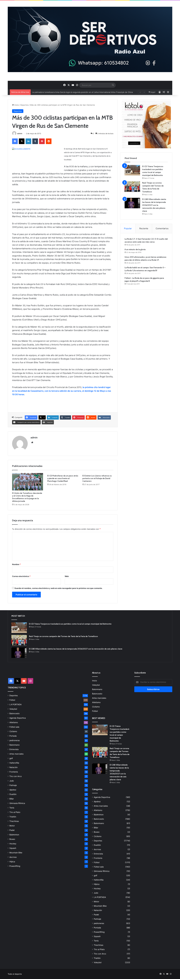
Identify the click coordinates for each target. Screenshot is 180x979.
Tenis (11, 808)
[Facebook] (15, 141)
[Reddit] (48, 141)
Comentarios (162, 228)
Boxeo (12, 839)
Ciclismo (13, 731)
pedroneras (14, 740)
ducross (13, 857)
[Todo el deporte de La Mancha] (90, 39)
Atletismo (13, 722)
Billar (11, 799)
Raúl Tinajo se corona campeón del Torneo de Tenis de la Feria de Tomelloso (63, 636)
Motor (12, 826)
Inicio (16, 105)
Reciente (143, 228)
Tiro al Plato (14, 812)
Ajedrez (12, 790)
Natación (13, 767)
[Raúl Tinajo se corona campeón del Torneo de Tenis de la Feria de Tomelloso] (132, 186)
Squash (12, 848)
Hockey (12, 844)
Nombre (16, 564)
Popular (128, 228)
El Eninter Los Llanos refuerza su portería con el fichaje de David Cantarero (97, 478)
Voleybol (13, 709)
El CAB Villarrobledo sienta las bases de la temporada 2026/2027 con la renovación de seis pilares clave (154, 205)
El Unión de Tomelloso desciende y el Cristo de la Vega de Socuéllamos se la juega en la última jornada (27, 497)
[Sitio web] (32, 442)
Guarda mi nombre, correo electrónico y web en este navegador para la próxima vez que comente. (58, 588)
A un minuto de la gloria (135, 249)
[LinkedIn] (28, 141)
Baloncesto (14, 713)
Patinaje (13, 785)
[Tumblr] (35, 141)
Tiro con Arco (15, 776)
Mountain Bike (15, 852)
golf (11, 758)
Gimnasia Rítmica (17, 803)
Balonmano (14, 745)
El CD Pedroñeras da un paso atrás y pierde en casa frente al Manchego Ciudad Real (62, 478)
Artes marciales (16, 754)
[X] (21, 141)
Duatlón (12, 794)
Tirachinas (14, 821)
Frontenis (13, 772)
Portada (13, 736)
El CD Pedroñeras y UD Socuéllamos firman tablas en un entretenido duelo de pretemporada (72, 92)
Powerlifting (14, 866)
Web (67, 576)
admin (19, 133)
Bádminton (14, 835)
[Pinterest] (42, 141)
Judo (11, 781)
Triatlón (12, 817)
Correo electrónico (21, 576)
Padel (11, 830)
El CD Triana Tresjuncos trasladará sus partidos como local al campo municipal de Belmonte (70, 624)
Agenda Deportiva (17, 718)
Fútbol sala (14, 727)
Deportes (24, 105)
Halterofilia (14, 763)
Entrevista (14, 749)
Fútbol (12, 700)
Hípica (12, 861)
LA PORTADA (15, 704)
